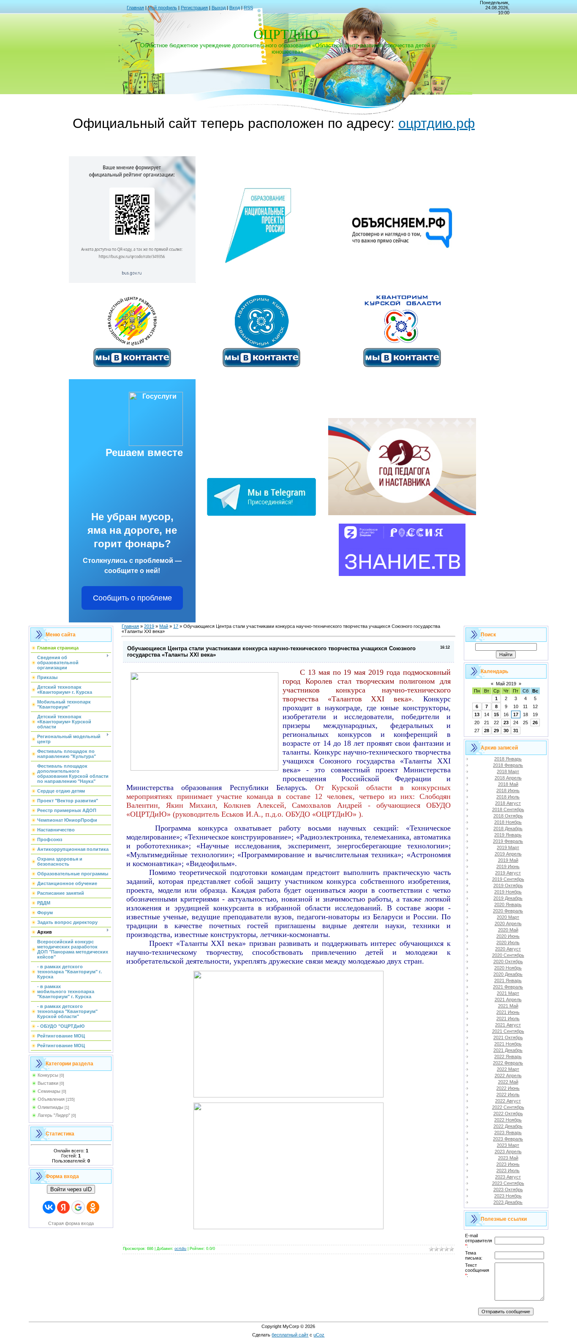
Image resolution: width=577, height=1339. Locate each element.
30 (506, 730)
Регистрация (194, 7)
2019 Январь (508, 834)
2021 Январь (508, 980)
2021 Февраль (508, 986)
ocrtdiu (180, 1249)
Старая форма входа (71, 1223)
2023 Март (508, 1145)
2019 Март (508, 847)
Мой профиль (162, 7)
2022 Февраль (508, 1062)
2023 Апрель (508, 1151)
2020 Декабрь (508, 974)
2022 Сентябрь (508, 1107)
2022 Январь (508, 1056)
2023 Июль (508, 1170)
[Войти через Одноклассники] (93, 1207)
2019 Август (508, 872)
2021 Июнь (508, 1012)
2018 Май (508, 784)
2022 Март (508, 1069)
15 (496, 714)
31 (515, 730)
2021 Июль (508, 1018)
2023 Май (508, 1157)
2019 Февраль (508, 841)
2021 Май (508, 1005)
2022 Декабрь (508, 1126)
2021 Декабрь (508, 1050)
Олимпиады (50, 1107)
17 (175, 626)
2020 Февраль (508, 910)
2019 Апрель (508, 853)
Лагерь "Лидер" (54, 1115)
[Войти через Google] (78, 1207)
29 (496, 730)
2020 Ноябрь (508, 967)
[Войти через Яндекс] (63, 1207)
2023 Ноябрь (508, 1195)
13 (476, 714)
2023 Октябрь (508, 1189)
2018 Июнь (508, 790)
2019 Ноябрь (508, 891)
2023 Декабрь (508, 1202)
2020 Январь (508, 904)
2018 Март (508, 771)
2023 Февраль (508, 1138)
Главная (135, 7)
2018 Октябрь (508, 815)
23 (506, 722)
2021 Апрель (508, 999)
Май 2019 (506, 683)
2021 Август (508, 1024)
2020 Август (508, 948)
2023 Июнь (508, 1164)
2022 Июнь (508, 1088)
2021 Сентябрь (508, 1031)
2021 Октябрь (508, 1037)
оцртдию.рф (436, 123)
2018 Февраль (508, 765)
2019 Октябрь (508, 885)
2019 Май (508, 860)
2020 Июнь (508, 936)
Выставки (48, 1083)
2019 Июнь (508, 866)
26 (535, 722)
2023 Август (508, 1176)
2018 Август (508, 803)
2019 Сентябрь (508, 879)
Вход (234, 7)
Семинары (49, 1091)
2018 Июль (508, 796)
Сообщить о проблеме (132, 598)
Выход (219, 7)
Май (163, 626)
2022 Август (508, 1100)
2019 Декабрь (508, 898)
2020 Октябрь (508, 961)
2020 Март (508, 917)
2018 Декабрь (508, 828)
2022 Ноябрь (508, 1119)
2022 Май (508, 1081)
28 (486, 730)
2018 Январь (508, 758)
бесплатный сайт (290, 1334)
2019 (149, 626)
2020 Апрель (508, 923)
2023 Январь (508, 1132)
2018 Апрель (508, 777)
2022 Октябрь (508, 1113)
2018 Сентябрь (508, 809)
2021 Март (508, 993)
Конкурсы (48, 1075)
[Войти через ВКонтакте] (49, 1207)
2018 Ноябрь (508, 822)
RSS (248, 7)
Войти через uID (71, 1189)
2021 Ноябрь (508, 1043)
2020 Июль (508, 942)
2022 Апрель (508, 1075)
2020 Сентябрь (508, 955)
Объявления (51, 1099)
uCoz (318, 1334)
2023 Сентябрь (508, 1183)
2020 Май (508, 929)
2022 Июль (508, 1094)
